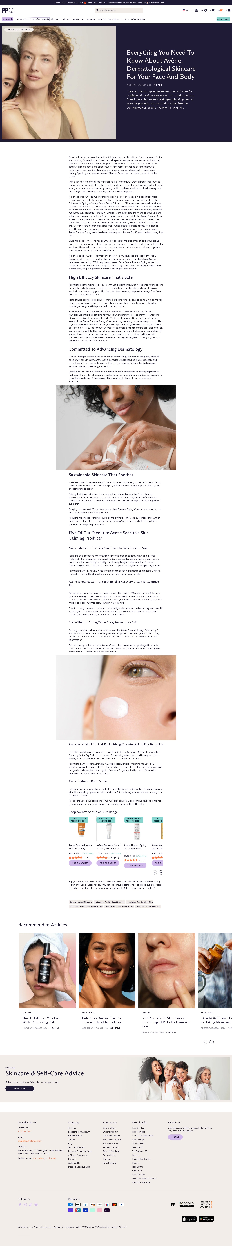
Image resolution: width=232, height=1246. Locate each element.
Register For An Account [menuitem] (79, 1132)
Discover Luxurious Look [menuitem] (79, 1167)
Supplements (78, 19)
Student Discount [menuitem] (110, 1132)
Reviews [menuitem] (72, 1159)
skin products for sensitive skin (119, 906)
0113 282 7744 (24, 1131)
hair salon (51, 1158)
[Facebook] (19, 1204)
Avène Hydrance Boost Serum (137, 789)
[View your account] (196, 10)
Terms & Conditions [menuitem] (111, 1151)
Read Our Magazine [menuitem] (141, 1182)
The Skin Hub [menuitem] (138, 1143)
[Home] (173, 1204)
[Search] (97, 10)
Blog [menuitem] (70, 1143)
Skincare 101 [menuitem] (137, 1147)
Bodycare (90, 19)
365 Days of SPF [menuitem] (139, 1151)
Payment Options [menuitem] (111, 1147)
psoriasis (150, 160)
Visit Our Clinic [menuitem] (138, 1174)
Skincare (55, 19)
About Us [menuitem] (72, 1128)
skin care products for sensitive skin (86, 906)
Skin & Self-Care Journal (20, 30)
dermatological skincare (81, 902)
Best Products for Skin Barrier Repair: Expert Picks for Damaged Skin (166, 1022)
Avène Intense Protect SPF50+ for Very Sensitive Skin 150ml (80, 847)
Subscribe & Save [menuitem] (110, 1143)
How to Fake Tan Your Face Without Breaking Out (41, 1020)
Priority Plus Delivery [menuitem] (141, 1159)
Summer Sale (223, 19)
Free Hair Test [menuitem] (138, 1132)
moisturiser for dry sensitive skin (109, 902)
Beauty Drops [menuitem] (138, 1139)
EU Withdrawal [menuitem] (109, 1163)
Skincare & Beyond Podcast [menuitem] (144, 1178)
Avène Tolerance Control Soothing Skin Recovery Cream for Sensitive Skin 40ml (108, 847)
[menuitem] (19, 1204)
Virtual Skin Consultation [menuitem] (143, 1136)
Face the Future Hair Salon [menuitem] (80, 1151)
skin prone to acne (82, 488)
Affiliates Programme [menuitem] (77, 1155)
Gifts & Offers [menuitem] (109, 1128)
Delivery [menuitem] (135, 1155)
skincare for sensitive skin (148, 906)
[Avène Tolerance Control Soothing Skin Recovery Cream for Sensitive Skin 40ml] (109, 828)
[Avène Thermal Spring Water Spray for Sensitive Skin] (136, 828)
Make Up (102, 19)
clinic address (38, 1158)
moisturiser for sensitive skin (140, 902)
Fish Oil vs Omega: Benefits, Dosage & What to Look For (102, 1020)
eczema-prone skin (141, 485)
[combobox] (119, 10)
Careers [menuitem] (71, 1139)
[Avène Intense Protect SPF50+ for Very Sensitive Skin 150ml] (81, 828)
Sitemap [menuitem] (106, 1159)
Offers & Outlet (138, 19)
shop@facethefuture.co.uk (29, 1141)
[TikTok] (30, 1204)
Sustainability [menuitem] (74, 1163)
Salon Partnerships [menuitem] (76, 1147)
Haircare (66, 19)
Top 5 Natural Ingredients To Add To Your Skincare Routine (124, 888)
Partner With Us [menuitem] (75, 1136)
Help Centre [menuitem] (137, 1167)
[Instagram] (25, 1204)
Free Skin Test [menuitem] (138, 1128)
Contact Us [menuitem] (137, 1171)
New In (125, 19)
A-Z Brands (7, 19)
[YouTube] (36, 1204)
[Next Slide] (161, 872)
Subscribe (19, 1088)
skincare (93, 284)
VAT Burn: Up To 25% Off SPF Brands (32, 19)
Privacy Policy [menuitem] (109, 1155)
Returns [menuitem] (135, 1163)
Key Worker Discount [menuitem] (112, 1139)
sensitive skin (127, 244)
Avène (139, 157)
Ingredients (114, 19)
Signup (175, 1137)
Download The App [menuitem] (111, 1136)
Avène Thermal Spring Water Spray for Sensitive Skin (135, 847)
